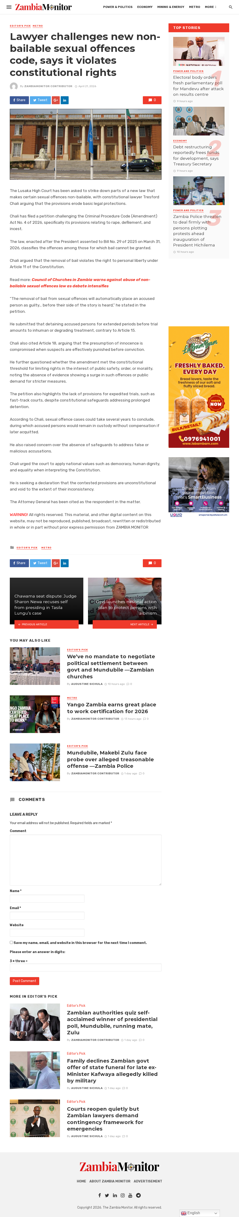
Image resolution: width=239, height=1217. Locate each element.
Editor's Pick (20, 26)
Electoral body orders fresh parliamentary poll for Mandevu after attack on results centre (198, 86)
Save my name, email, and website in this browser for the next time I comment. (80, 943)
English (193, 1213)
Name (15, 891)
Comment (18, 831)
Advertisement (148, 1181)
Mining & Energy (170, 7)
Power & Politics (118, 7)
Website (17, 925)
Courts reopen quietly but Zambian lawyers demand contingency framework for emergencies (105, 1119)
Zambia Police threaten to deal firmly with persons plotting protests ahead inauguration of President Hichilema (197, 231)
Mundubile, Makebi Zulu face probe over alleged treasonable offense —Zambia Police (110, 759)
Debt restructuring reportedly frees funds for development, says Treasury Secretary (196, 155)
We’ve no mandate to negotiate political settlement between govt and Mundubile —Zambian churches (111, 666)
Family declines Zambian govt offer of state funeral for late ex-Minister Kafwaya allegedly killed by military (112, 1071)
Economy (145, 7)
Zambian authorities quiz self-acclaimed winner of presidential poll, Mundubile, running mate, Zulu (112, 1023)
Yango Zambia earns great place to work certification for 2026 (111, 707)
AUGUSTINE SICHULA (87, 684)
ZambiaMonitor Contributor (48, 86)
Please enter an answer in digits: (37, 952)
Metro (194, 7)
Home (81, 1181)
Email (15, 908)
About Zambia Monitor (109, 1181)
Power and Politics (188, 71)
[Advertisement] (199, 288)
